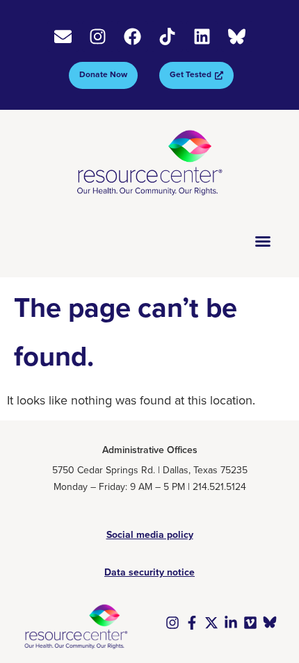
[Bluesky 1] (270, 622)
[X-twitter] (211, 622)
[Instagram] (97, 36)
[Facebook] (132, 36)
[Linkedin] (202, 36)
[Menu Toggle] (263, 241)
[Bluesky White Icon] (236, 36)
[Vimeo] (250, 622)
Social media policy (149, 534)
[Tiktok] (167, 36)
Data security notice (149, 572)
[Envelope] (63, 36)
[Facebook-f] (192, 622)
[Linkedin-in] (231, 622)
